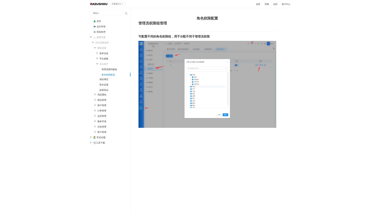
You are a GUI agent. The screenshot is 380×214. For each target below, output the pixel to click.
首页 (258, 4)
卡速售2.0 (116, 3)
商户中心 (286, 4)
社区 (275, 4)
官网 (267, 4)
